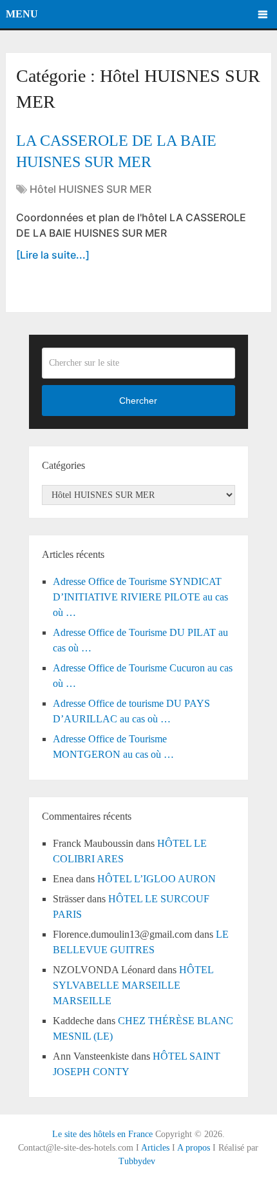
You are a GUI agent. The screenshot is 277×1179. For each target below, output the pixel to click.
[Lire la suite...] (53, 254)
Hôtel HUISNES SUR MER (90, 189)
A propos (193, 1148)
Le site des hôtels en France (102, 1134)
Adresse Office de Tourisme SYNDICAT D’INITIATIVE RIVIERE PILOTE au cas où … (140, 597)
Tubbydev (137, 1161)
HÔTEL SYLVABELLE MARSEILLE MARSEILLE (133, 985)
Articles (155, 1148)
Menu (22, 13)
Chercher (138, 400)
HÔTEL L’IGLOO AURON (156, 878)
